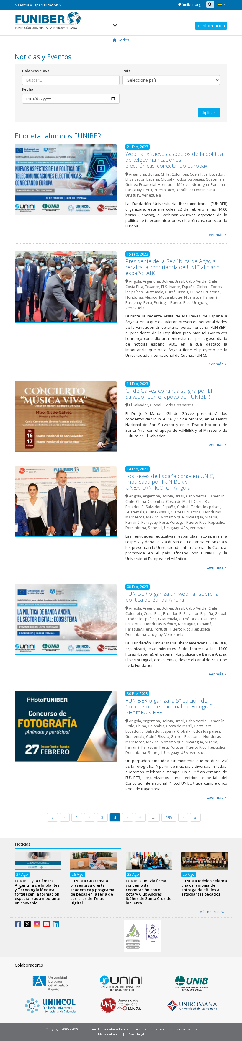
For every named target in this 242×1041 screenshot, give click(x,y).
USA (184, 527)
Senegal (155, 527)
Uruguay (132, 195)
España (152, 179)
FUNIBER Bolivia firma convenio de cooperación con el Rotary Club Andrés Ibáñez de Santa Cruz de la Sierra (148, 892)
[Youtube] (46, 925)
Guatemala (215, 179)
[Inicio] (48, 20)
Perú (147, 189)
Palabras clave (36, 70)
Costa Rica (198, 174)
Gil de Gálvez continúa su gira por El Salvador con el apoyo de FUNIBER (168, 393)
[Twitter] (27, 925)
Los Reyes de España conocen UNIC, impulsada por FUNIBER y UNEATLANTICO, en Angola (169, 481)
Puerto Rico (164, 189)
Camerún (216, 496)
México (183, 184)
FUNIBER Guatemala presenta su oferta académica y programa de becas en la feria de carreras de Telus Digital (92, 892)
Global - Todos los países (182, 179)
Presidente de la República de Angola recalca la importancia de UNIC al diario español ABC (172, 267)
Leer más (215, 234)
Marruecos (134, 517)
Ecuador (216, 174)
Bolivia (153, 174)
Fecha (27, 89)
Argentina (137, 174)
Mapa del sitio (108, 1034)
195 (169, 817)
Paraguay (133, 189)
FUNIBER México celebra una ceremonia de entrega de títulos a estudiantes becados (204, 887)
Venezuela (151, 195)
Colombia (179, 174)
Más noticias (210, 911)
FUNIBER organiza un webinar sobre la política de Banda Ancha (171, 596)
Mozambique (170, 297)
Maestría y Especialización (37, 5)
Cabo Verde (196, 281)
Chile (165, 174)
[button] (221, 4)
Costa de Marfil (179, 501)
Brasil (179, 281)
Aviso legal (136, 1034)
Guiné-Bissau (176, 291)
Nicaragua (200, 184)
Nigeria (211, 517)
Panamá (218, 184)
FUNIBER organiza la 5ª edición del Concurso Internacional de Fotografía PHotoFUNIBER (170, 706)
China (141, 501)
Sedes (123, 39)
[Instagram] (37, 925)
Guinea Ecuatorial (140, 184)
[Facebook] (18, 925)
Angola (135, 281)
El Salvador (135, 179)
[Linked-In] (56, 925)
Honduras (166, 184)
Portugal (161, 302)
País (126, 70)
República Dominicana (195, 189)
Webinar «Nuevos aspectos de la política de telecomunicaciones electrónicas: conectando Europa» (174, 159)
